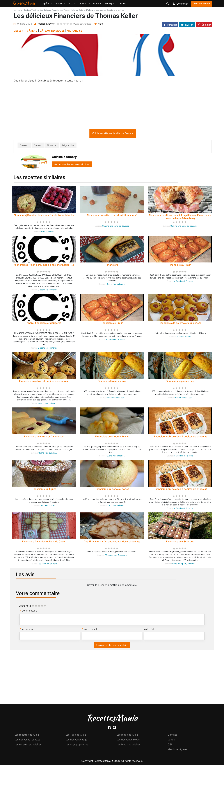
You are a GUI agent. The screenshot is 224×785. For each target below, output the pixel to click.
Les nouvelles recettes (27, 740)
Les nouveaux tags (76, 740)
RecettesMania (23, 3)
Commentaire (29, 611)
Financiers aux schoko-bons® (111, 489)
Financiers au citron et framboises (44, 437)
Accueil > (18, 10)
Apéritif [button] (47, 3)
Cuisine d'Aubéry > (31, 10)
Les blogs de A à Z (127, 735)
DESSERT (19, 30)
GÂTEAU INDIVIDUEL (52, 30)
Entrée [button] (60, 3)
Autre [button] (96, 3)
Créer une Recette (201, 3)
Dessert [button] (83, 3)
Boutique (109, 3)
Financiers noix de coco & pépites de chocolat (180, 437)
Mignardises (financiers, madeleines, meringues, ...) (44, 265)
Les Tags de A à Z (76, 735)
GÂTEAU (32, 30)
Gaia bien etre (47, 232)
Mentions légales (177, 749)
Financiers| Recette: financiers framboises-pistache (44, 215)
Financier (52, 146)
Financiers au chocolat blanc (112, 437)
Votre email (90, 629)
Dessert (24, 146)
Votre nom (27, 629)
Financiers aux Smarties (180, 542)
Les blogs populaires (128, 745)
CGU (170, 745)
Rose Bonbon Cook (115, 398)
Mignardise (68, 146)
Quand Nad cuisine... (116, 285)
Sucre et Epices (184, 337)
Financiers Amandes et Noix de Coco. (44, 542)
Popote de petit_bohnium (183, 564)
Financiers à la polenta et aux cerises (180, 323)
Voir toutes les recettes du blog (72, 164)
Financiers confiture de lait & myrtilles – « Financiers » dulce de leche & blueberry (180, 217)
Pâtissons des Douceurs (116, 556)
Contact (172, 735)
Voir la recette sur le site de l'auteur (112, 133)
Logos (171, 740)
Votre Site (149, 629)
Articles (122, 3)
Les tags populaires (77, 745)
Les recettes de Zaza (47, 564)
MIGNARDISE (74, 30)
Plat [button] (71, 3)
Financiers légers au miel (112, 381)
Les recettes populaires (27, 745)
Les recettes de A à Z (26, 735)
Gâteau (37, 146)
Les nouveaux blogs (128, 740)
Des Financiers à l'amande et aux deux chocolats (112, 542)
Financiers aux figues (44, 489)
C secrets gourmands (47, 290)
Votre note (25, 606)
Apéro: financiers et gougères (44, 323)
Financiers (112, 265)
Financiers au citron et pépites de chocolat (44, 381)
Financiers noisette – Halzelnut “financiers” (112, 215)
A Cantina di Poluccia (183, 282)
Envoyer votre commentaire (112, 645)
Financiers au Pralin (180, 265)
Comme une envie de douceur (115, 226)
